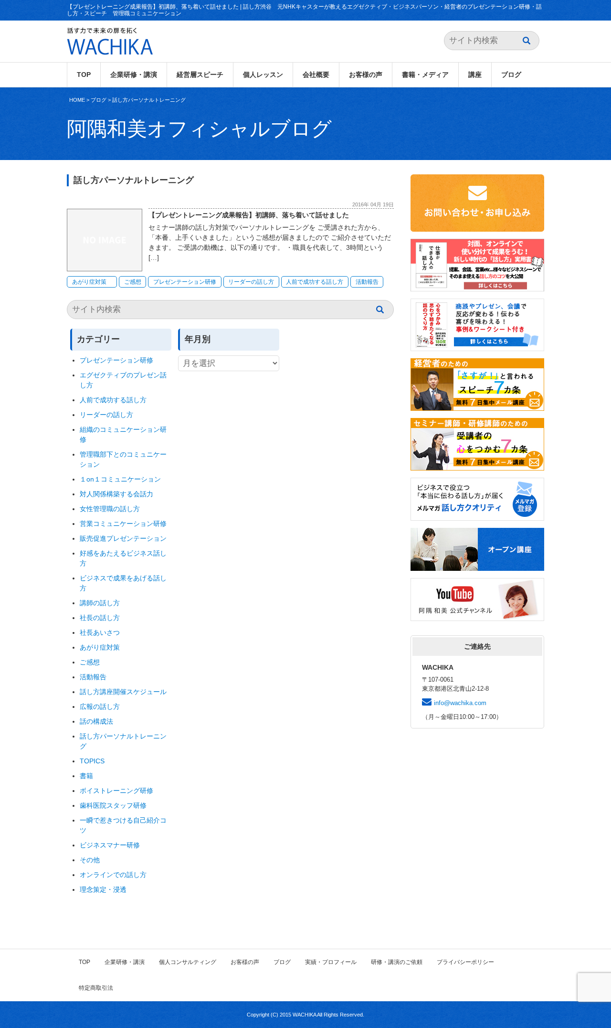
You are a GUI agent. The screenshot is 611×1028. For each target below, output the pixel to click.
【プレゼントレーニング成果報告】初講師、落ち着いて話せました (248, 215)
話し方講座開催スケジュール (123, 692)
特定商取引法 (96, 988)
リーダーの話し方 (251, 281)
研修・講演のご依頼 (396, 962)
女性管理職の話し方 (110, 509)
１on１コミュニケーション (120, 479)
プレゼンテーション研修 (184, 281)
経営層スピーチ (200, 74)
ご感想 (132, 281)
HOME (77, 100)
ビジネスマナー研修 (113, 845)
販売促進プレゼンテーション (123, 538)
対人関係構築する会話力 (116, 494)
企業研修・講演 (133, 74)
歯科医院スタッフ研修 (113, 805)
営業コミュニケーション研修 (123, 523)
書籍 (86, 776)
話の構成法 (96, 721)
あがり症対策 (92, 281)
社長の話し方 (100, 617)
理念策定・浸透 (103, 889)
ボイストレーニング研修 (116, 790)
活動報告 (367, 281)
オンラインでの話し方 (113, 874)
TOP (84, 74)
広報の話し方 (100, 706)
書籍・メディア (425, 74)
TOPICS (92, 761)
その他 (90, 860)
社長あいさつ (100, 632)
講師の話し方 (100, 603)
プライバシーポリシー (465, 962)
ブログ (511, 74)
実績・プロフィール (331, 962)
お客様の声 (365, 74)
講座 (475, 74)
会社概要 (316, 74)
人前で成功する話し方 (314, 281)
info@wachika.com (460, 703)
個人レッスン (263, 74)
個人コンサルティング (187, 962)
